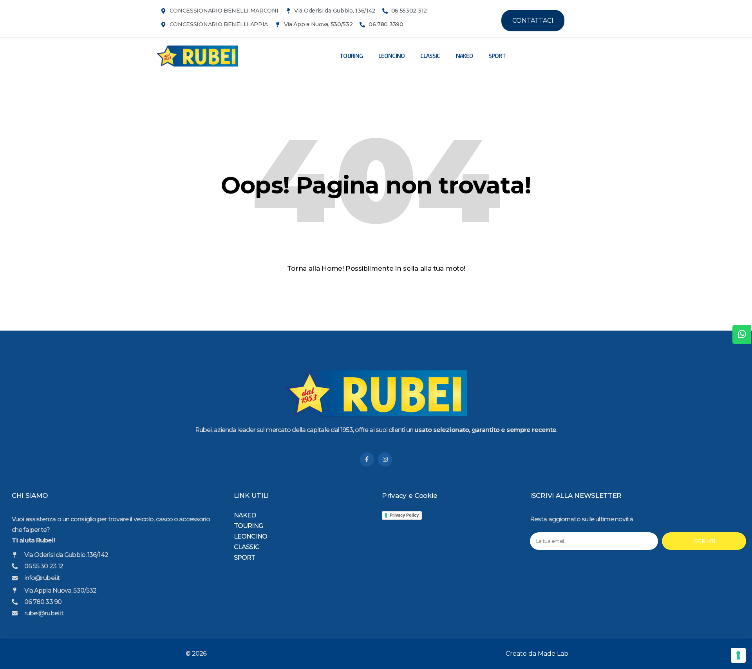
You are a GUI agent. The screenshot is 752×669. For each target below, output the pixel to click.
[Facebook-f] (367, 459)
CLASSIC (430, 55)
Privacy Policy (404, 515)
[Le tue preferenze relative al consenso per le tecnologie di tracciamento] (738, 655)
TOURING (351, 55)
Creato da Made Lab (537, 653)
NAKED (464, 55)
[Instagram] (385, 459)
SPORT (497, 55)
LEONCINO (391, 55)
